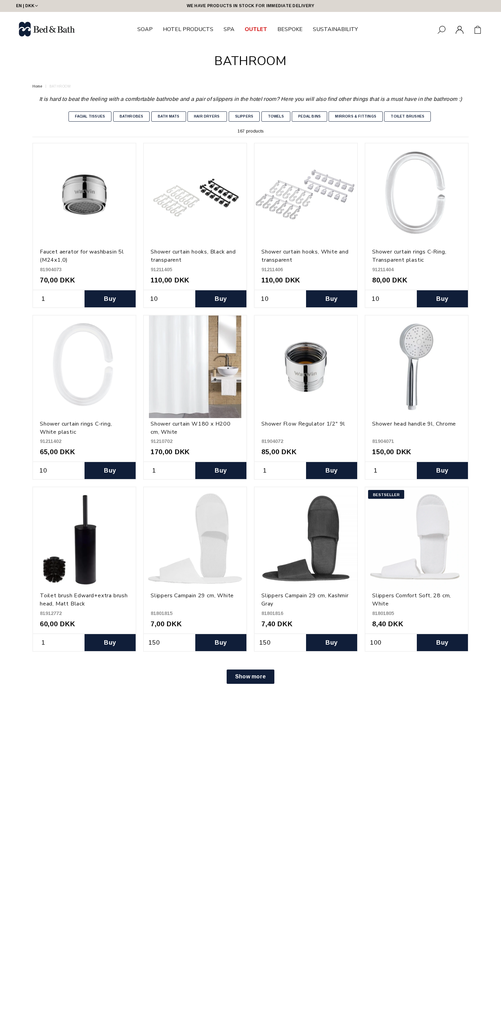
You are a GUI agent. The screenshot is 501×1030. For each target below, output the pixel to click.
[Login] (460, 30)
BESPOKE (290, 29)
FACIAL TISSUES (90, 116)
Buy (110, 298)
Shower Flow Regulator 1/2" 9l (303, 424)
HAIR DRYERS (207, 116)
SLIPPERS (244, 116)
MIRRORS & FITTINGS (355, 116)
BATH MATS (169, 116)
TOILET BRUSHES (407, 116)
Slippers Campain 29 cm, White (192, 595)
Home (37, 86)
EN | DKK (25, 5)
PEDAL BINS (309, 116)
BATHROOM (60, 86)
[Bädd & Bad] (47, 29)
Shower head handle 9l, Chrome (414, 424)
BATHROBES (131, 116)
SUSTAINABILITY (335, 29)
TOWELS (276, 116)
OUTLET (256, 29)
